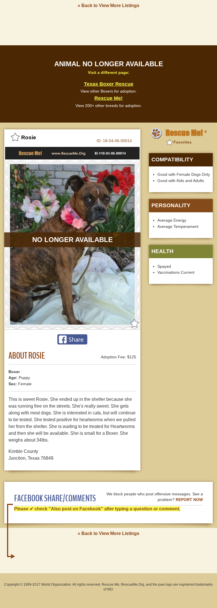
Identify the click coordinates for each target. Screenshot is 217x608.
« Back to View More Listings (108, 5)
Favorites (182, 142)
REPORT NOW (189, 500)
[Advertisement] (108, 26)
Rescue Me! (108, 98)
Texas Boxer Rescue (108, 84)
